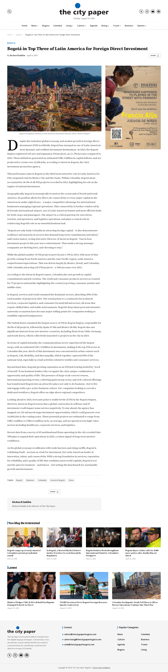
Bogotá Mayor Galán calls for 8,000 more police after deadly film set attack (141, 553)
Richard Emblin (17, 55)
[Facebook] (158, 11)
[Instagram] (147, 11)
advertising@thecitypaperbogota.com (82, 639)
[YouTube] (153, 11)
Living (68, 25)
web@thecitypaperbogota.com (79, 644)
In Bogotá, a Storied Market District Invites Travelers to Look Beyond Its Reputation (64, 553)
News (34, 25)
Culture (80, 25)
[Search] (9, 11)
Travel (116, 25)
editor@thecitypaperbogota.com (80, 634)
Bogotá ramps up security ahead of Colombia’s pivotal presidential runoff (23, 553)
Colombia (57, 25)
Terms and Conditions (101, 667)
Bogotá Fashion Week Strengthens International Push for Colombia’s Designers (102, 553)
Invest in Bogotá (57, 480)
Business (129, 25)
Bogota (45, 25)
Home (24, 25)
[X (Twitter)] (141, 11)
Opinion (141, 25)
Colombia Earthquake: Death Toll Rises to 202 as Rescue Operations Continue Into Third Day (135, 603)
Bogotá (19, 480)
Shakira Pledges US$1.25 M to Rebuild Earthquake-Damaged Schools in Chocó (31, 603)
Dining (104, 25)
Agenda (93, 25)
